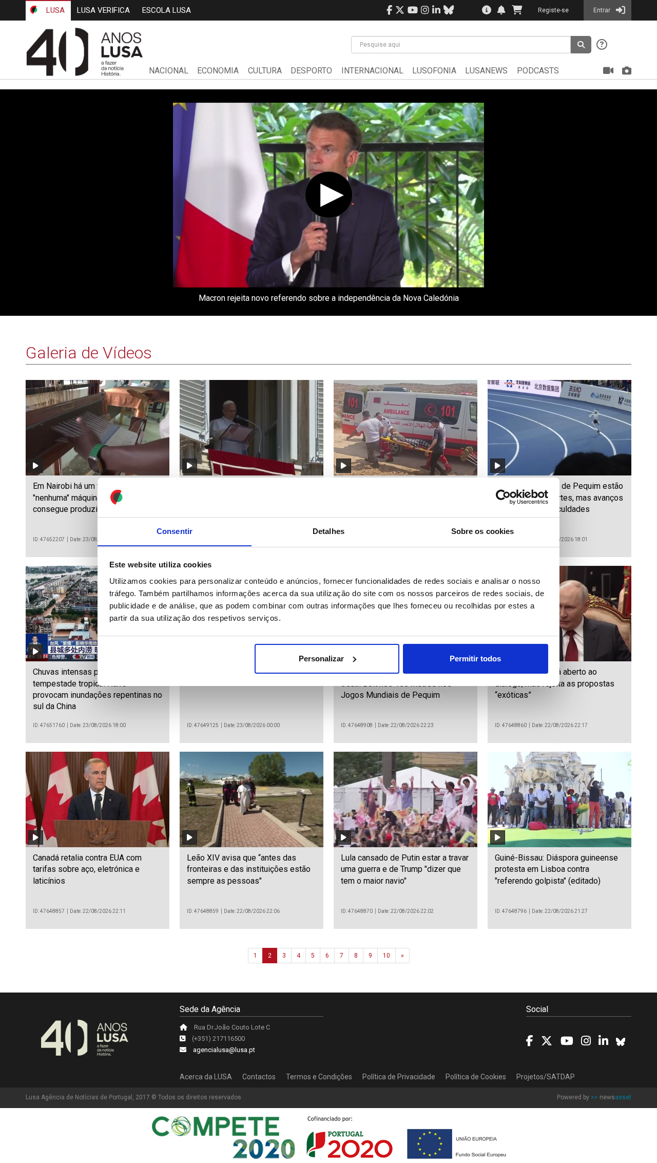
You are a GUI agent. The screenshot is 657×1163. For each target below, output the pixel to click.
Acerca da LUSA (206, 1077)
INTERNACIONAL (372, 70)
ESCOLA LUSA (166, 10)
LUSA (54, 10)
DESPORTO (311, 70)
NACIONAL (168, 70)
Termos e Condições (319, 1077)
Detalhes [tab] (328, 530)
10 (386, 955)
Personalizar (321, 658)
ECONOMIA (218, 70)
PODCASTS (538, 70)
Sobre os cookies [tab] (482, 530)
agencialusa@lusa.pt (224, 1050)
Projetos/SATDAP (545, 1077)
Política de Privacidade (398, 1077)
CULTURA (265, 70)
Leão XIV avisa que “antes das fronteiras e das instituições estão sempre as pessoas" (249, 869)
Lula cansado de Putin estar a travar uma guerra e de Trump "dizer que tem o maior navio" (405, 869)
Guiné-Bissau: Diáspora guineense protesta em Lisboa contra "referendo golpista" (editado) (556, 869)
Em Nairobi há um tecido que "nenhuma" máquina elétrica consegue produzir (84, 497)
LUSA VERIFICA (103, 10)
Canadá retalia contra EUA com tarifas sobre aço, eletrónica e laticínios (87, 869)
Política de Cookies (476, 1077)
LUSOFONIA (434, 70)
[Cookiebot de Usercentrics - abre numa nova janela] (503, 497)
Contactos (259, 1077)
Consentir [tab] (174, 530)
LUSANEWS (486, 70)
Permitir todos (475, 658)
